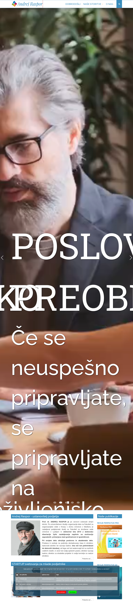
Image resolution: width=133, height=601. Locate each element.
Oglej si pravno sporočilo (66, 571)
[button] (54, 503)
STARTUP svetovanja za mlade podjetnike (38, 564)
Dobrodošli (72, 4)
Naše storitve (92, 4)
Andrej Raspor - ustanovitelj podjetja (35, 516)
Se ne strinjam (61, 592)
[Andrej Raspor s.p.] (27, 4)
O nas (109, 4)
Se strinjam (73, 592)
